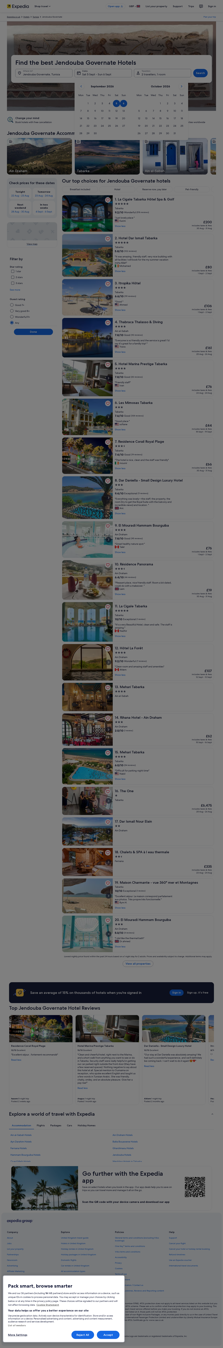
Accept (108, 1335)
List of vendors (17, 1325)
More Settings (17, 1335)
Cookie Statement (47, 1304)
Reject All (82, 1335)
